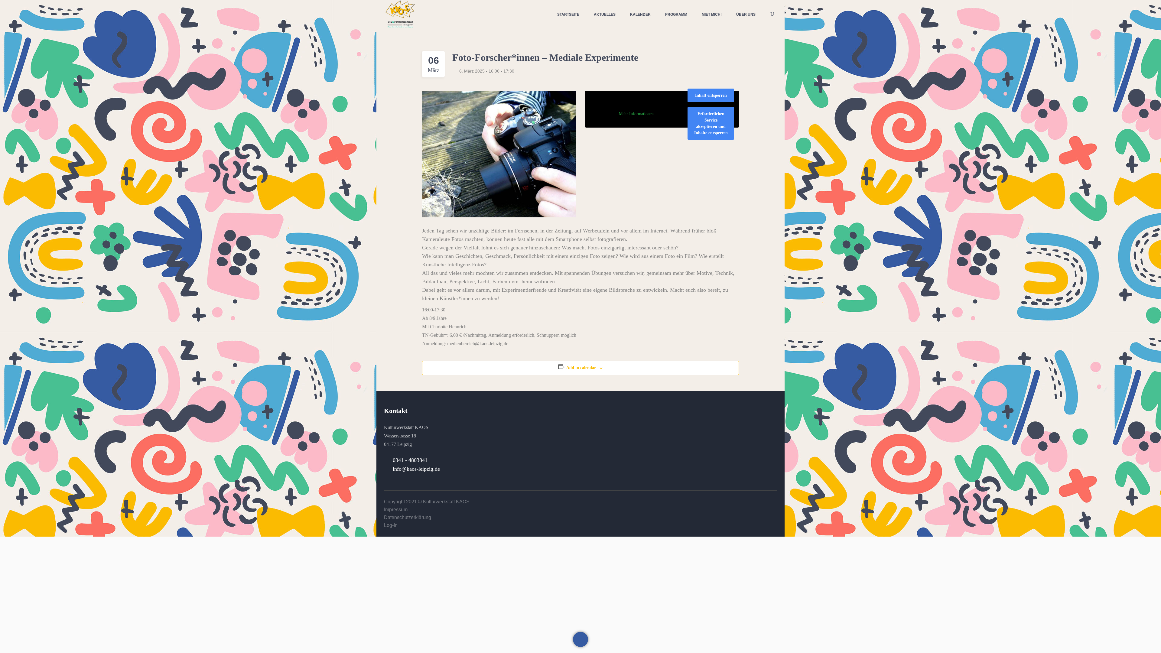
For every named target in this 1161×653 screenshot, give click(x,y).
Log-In (391, 525)
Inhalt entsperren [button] (711, 95)
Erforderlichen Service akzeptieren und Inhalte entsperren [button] (711, 123)
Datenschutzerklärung (407, 517)
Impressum (396, 509)
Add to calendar (581, 367)
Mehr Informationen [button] (636, 114)
